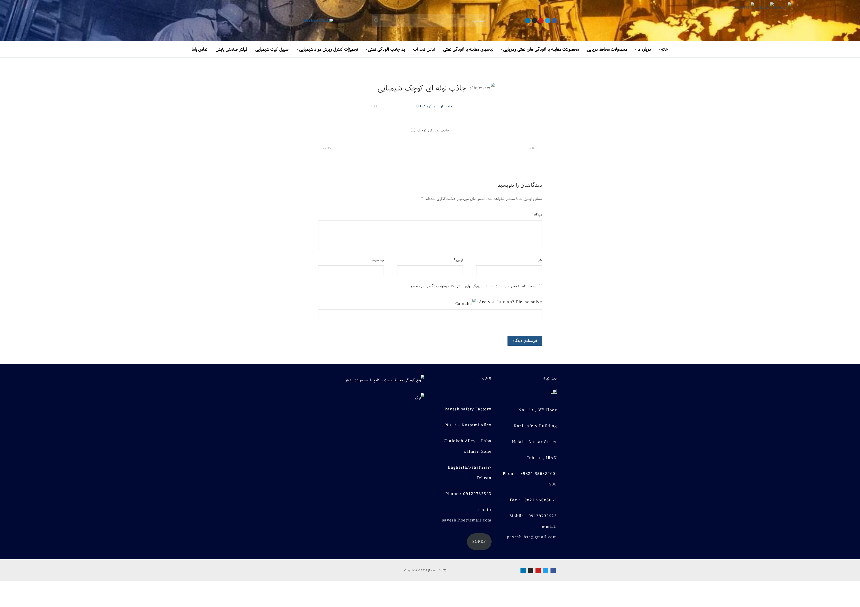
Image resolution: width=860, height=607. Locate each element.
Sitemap (339, 27)
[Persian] (745, 7)
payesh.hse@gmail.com (532, 537)
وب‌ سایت (378, 260)
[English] (764, 7)
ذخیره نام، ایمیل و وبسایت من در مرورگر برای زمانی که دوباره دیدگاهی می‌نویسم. (473, 286)
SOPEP (479, 541)
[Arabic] (782, 7)
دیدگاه (536, 215)
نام (539, 260)
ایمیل (458, 260)
